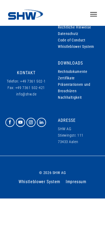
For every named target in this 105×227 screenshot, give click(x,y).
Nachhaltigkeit (70, 97)
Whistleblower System (76, 46)
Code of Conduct (71, 40)
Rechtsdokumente (73, 71)
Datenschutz (68, 33)
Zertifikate (66, 78)
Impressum (76, 181)
